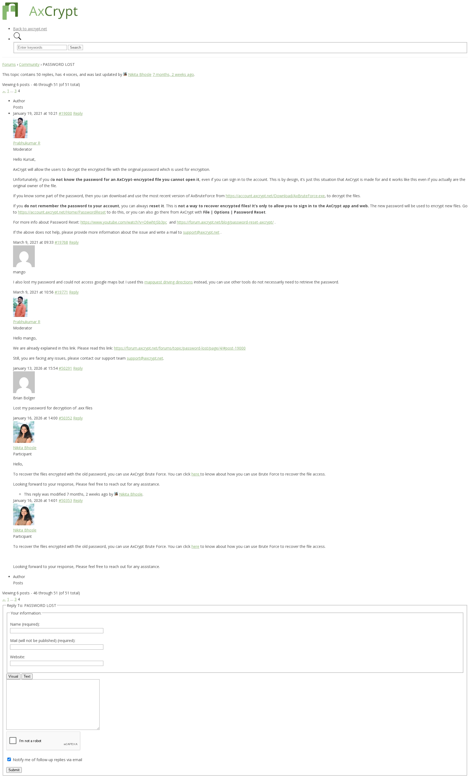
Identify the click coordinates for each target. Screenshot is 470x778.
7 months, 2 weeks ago (173, 74)
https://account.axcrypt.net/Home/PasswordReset (62, 212)
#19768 (61, 242)
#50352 (65, 418)
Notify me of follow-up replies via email (47, 759)
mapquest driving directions (168, 282)
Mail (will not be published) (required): (42, 640)
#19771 (61, 292)
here (195, 474)
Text (27, 676)
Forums (9, 64)
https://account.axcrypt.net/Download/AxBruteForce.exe (275, 195)
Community (29, 64)
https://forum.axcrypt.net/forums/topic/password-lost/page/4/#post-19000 (180, 348)
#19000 (65, 113)
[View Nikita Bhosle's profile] (125, 74)
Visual (13, 676)
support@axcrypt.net (201, 232)
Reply (78, 113)
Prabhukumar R (26, 143)
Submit (14, 770)
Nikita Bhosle (139, 74)
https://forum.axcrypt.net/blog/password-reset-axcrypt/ (225, 222)
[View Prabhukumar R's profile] (20, 136)
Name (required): (25, 624)
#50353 (65, 500)
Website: (17, 656)
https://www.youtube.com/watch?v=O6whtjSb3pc (124, 222)
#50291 (65, 368)
